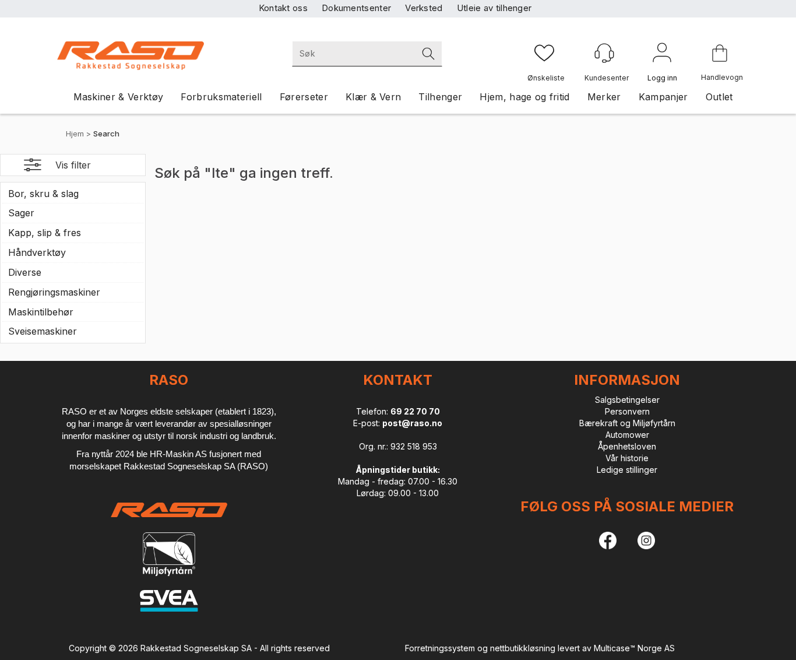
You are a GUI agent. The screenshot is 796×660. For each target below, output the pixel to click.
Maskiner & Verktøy (118, 97)
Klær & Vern (373, 97)
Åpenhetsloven (627, 446)
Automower (627, 435)
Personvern (627, 411)
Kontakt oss (283, 7)
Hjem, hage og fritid (524, 97)
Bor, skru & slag (43, 193)
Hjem (75, 133)
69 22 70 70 (415, 411)
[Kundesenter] (604, 53)
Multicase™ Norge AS (634, 648)
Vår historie (627, 458)
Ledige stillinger (627, 470)
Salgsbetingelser (627, 400)
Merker (604, 97)
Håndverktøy (37, 252)
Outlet (719, 97)
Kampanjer (663, 97)
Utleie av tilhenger (494, 7)
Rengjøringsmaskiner (54, 292)
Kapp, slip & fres (44, 232)
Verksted (423, 7)
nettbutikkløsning (522, 648)
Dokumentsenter (356, 7)
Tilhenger (440, 97)
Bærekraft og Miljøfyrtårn (627, 423)
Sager (21, 213)
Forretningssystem (440, 648)
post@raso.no (412, 423)
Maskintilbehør (40, 312)
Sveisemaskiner (42, 331)
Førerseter (304, 97)
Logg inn (662, 55)
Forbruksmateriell (221, 97)
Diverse (24, 272)
